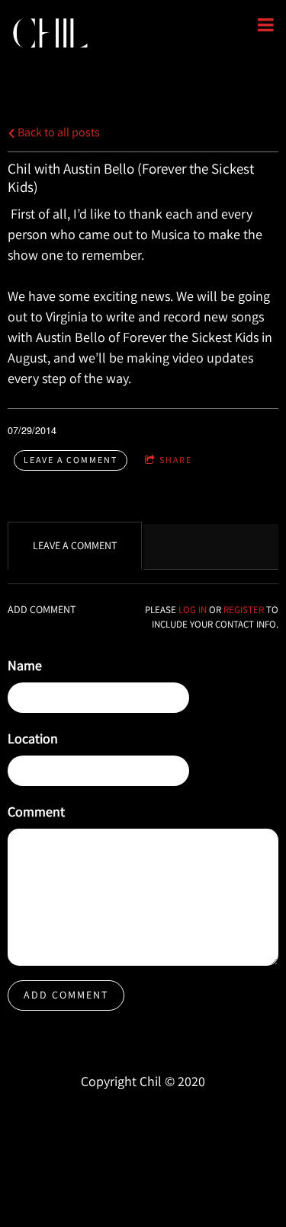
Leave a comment (70, 459)
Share (175, 459)
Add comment (66, 995)
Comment (36, 811)
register (243, 609)
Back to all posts (57, 131)
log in (192, 609)
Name (25, 665)
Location (33, 738)
